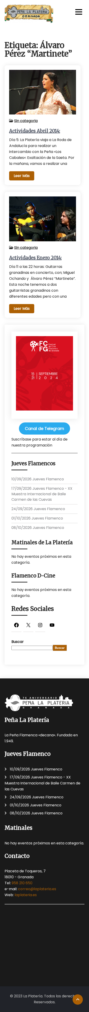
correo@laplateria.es (37, 889)
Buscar (17, 641)
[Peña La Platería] (29, 14)
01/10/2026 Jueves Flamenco (37, 518)
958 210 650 (22, 883)
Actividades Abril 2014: (34, 131)
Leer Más (22, 175)
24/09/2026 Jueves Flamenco (38, 508)
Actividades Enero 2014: (35, 258)
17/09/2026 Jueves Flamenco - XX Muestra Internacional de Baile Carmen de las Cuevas (41, 494)
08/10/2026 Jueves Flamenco (37, 527)
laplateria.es (26, 895)
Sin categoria (26, 120)
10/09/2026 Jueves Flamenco (37, 479)
